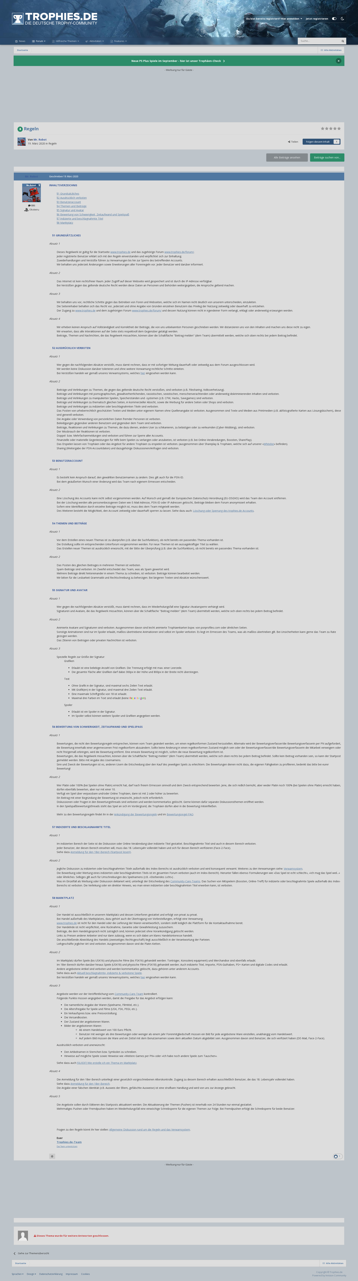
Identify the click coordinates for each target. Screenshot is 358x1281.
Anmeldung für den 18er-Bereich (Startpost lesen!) (100, 852)
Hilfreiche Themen (66, 41)
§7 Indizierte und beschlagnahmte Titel (80, 218)
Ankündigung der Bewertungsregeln (135, 814)
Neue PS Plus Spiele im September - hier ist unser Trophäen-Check (176, 61)
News (21, 41)
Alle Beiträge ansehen (287, 157)
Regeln (52, 143)
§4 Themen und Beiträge (72, 206)
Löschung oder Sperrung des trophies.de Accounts (223, 510)
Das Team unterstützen (67, 1146)
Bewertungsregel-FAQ (180, 814)
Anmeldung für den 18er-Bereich (90, 1083)
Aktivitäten (95, 41)
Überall (331, 41)
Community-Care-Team (129, 994)
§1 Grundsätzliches (68, 193)
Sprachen (17, 1274)
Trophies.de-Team (69, 1142)
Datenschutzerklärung (50, 1274)
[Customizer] (334, 19)
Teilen (294, 141)
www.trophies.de (120, 252)
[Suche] (343, 41)
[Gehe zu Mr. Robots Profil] (22, 142)
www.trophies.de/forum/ (179, 252)
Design (31, 1274)
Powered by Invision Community (329, 1275)
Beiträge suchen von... (327, 157)
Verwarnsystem (293, 868)
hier (143, 373)
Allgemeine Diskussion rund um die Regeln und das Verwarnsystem (149, 1129)
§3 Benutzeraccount (69, 202)
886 (33, 205)
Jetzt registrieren (317, 18)
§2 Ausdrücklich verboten (72, 197)
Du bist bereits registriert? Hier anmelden (273, 18)
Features (119, 41)
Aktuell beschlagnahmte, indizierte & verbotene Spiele (109, 973)
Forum (39, 41)
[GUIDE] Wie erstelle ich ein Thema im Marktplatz (106, 1063)
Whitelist (269, 444)
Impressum (72, 1274)
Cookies (85, 1274)
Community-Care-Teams (185, 881)
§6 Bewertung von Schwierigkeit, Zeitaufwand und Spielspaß (93, 214)
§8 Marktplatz (65, 222)
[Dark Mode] (342, 19)
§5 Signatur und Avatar (70, 210)
